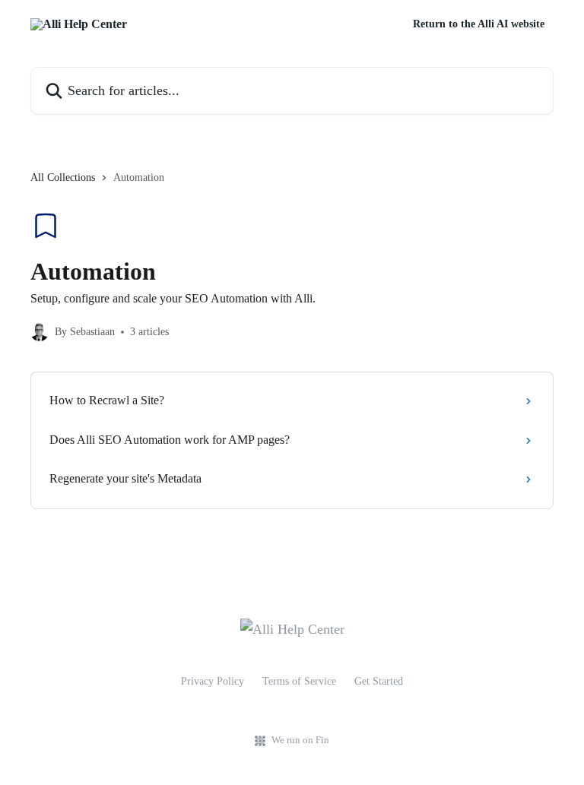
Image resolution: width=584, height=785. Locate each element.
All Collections (62, 177)
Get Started (378, 681)
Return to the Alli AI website (478, 24)
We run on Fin (300, 739)
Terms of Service (299, 681)
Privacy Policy (212, 681)
